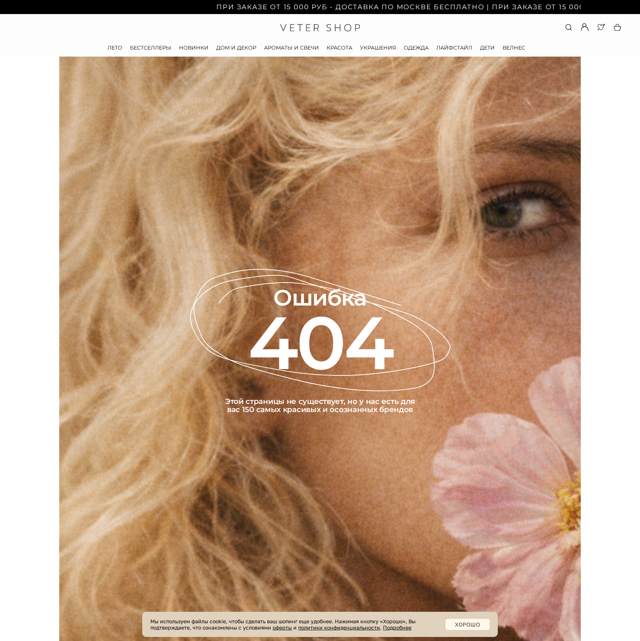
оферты (282, 627)
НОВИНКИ (194, 47)
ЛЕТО (114, 47)
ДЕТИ (487, 47)
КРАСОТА (339, 47)
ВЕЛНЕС (514, 47)
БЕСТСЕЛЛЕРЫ (150, 47)
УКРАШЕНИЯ (378, 47)
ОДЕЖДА (416, 47)
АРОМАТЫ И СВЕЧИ (291, 47)
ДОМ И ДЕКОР (236, 47)
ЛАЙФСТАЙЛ (454, 47)
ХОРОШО (467, 624)
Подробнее (397, 627)
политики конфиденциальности (339, 627)
